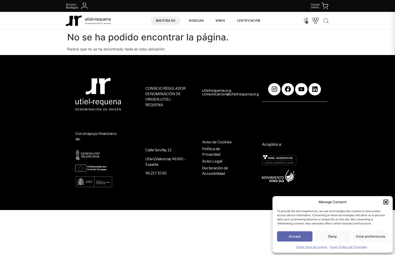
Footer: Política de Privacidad (348, 247)
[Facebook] (288, 89)
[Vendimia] (315, 21)
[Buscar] (326, 21)
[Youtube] (301, 89)
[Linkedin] (315, 89)
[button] (386, 202)
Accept (295, 236)
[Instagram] (274, 89)
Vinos (220, 20)
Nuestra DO (165, 20)
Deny (332, 236)
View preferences (370, 236)
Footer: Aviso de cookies (311, 247)
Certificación (248, 20)
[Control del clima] (306, 21)
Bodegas (196, 20)
